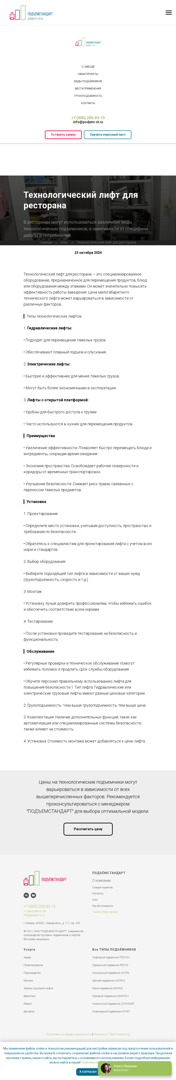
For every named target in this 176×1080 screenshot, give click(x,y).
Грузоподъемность (88, 95)
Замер (27, 1022)
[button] (63, 134)
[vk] (26, 960)
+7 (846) (28, 976)
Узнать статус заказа (104, 977)
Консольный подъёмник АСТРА (110, 1038)
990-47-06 (39, 976)
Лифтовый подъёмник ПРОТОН (111, 1022)
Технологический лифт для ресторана (106, 308)
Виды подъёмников (88, 81)
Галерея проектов (102, 952)
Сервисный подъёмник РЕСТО (110, 1030)
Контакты (88, 103)
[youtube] (33, 960)
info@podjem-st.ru (88, 122)
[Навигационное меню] (169, 13)
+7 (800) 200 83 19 (39, 971)
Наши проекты (88, 74)
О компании (101, 946)
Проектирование (33, 1030)
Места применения (88, 88)
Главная (46, 308)
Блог (64, 308)
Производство (32, 1038)
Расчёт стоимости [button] (102, 971)
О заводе (88, 66)
